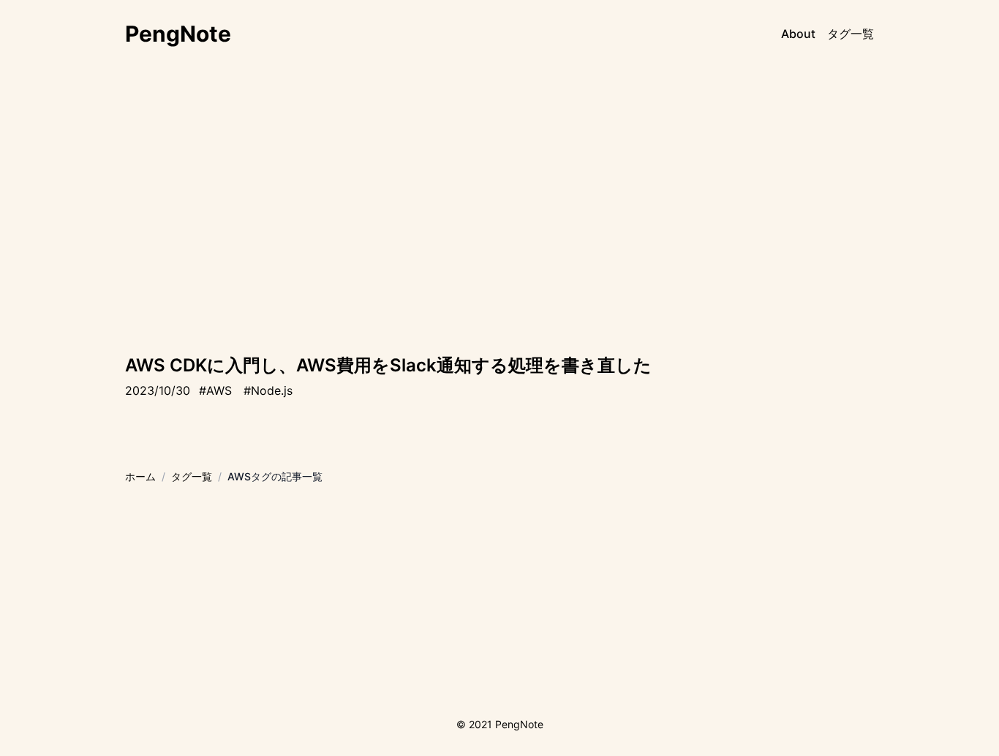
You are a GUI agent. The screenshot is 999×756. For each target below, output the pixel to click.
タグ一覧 (850, 33)
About (798, 33)
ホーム (140, 476)
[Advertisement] (499, 228)
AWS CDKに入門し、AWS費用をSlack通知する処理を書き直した (388, 365)
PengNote (178, 33)
